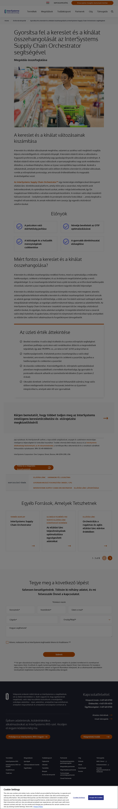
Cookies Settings (79, 797)
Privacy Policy (38, 807)
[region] (59, 797)
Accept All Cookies (95, 797)
